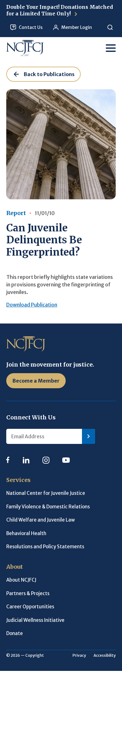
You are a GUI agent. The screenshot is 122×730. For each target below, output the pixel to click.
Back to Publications (49, 74)
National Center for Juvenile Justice (45, 493)
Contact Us (31, 27)
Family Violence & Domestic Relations (48, 507)
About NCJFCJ (21, 580)
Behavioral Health (26, 533)
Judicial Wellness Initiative (35, 620)
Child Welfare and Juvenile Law (40, 520)
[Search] (110, 27)
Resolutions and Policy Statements (45, 547)
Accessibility (105, 655)
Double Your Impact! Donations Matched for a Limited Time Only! (59, 10)
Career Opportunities (30, 607)
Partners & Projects (27, 593)
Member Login (76, 27)
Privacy (79, 655)
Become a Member (36, 381)
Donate (14, 633)
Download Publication (31, 304)
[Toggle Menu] (111, 48)
